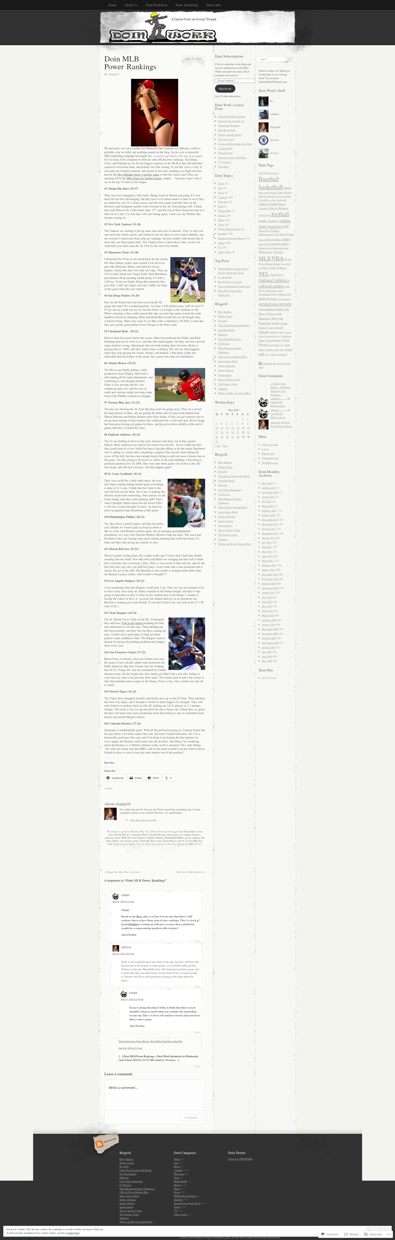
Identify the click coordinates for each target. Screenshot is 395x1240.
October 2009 (269, 638)
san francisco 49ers (270, 316)
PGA (261, 290)
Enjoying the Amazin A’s (231, 121)
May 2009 (267, 661)
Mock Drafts (224, 211)
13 (232, 428)
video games (224, 252)
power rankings (192, 837)
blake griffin (264, 192)
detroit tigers (173, 834)
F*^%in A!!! (224, 162)
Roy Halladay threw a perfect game (138, 174)
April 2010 (267, 611)
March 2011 (268, 560)
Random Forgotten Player (231, 238)
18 (222, 432)
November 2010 (270, 579)
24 (217, 437)
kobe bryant (286, 234)
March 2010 (268, 615)
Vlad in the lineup (132, 623)
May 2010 (267, 606)
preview (285, 304)
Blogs (221, 192)
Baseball (269, 179)
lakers (261, 239)
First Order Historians (229, 339)
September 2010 (270, 588)
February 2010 (269, 620)
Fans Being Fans (227, 130)
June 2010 (267, 602)
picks (262, 298)
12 (227, 428)
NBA (277, 258)
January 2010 (268, 624)
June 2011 (267, 547)
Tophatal (222, 388)
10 (217, 428)
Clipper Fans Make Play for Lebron (122, 871)
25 (222, 437)
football (280, 214)
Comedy (222, 197)
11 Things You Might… (278, 385)
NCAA (288, 259)
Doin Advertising (187, 5)
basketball (271, 187)
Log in (265, 449)
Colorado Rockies (157, 834)
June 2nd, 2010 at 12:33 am (130, 1048)
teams (159, 840)
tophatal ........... (279, 398)
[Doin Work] (197, 27)
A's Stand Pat (225, 277)
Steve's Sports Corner (229, 379)
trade (287, 345)
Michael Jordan (265, 248)
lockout (262, 244)
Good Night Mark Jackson (231, 116)
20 (232, 432)
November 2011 (270, 524)
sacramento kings (271, 309)
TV (220, 247)
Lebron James (273, 239)
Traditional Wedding (229, 125)
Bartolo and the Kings (229, 135)
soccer (271, 327)
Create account (270, 444)
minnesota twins (112, 837)
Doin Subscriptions (229, 56)
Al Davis (275, 173)
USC (282, 349)
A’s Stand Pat (225, 148)
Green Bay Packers (269, 230)
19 (227, 432)
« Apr (218, 445)
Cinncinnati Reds (139, 834)
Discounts (223, 202)
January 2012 (268, 515)
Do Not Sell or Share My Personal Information (255, 1237)
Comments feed (270, 458)
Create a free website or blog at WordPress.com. (205, 1237)
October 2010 (269, 583)
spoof (279, 327)
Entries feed (268, 453)
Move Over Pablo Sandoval (191, 871)
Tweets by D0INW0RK (240, 1159)
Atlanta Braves (191, 831)
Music (221, 220)
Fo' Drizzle (224, 343)
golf (285, 226)
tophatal (125, 894)
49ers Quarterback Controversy (234, 286)
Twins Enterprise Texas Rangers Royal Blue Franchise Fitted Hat (150, 1041)
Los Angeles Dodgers (190, 834)
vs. (267, 354)
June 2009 (267, 656)
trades (261, 349)
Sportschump (225, 375)
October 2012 (269, 488)
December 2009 (270, 629)
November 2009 (270, 633)
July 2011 (267, 542)
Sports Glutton (225, 370)
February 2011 (269, 565)
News (221, 224)
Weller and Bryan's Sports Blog (234, 393)
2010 (267, 173)
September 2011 (270, 533)
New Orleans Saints (270, 264)
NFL (264, 273)
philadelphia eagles (274, 290)
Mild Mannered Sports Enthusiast (137, 1189)
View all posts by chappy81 (143, 819)
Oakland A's (277, 274)
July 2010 (267, 597)
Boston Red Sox (122, 834)
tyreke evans (272, 349)
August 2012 (268, 497)
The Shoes (223, 166)
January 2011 (268, 570)
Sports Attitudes (226, 366)
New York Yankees (136, 837)
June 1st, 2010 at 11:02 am (132, 999)
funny (263, 220)
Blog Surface (225, 312)
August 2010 (268, 592)
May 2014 (267, 483)
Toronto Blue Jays (194, 840)
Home (112, 5)
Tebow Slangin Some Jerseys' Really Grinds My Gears (233, 270)
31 (217, 441)
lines (287, 239)
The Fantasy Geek (227, 384)
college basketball (278, 199)
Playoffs (271, 299)
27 (232, 437)
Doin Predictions (156, 5)
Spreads (264, 331)
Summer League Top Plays (232, 157)
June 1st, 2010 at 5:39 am (123, 901)
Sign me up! (225, 88)
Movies (222, 215)
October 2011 (269, 529)
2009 (261, 173)
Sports (132, 843)
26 (227, 437)
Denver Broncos (279, 208)
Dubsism (222, 334)
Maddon (133, 924)
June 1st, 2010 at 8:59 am (123, 953)
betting (287, 188)
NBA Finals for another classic (144, 178)
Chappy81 (126, 946)
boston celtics (277, 192)
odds (287, 286)
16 (248, 428)
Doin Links (213, 5)
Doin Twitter (237, 1152)
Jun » (225, 445)
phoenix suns (284, 294)
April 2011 (267, 556)
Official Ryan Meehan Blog (232, 357)
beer (220, 188)
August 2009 (268, 647)
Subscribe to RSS (105, 1144)
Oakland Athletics (155, 837)
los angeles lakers (277, 244)
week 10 (111, 843)
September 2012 (270, 492)
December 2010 (270, 574)
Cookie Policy (73, 1232)
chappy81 (114, 74)
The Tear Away (226, 139)
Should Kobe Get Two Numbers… (280, 391)
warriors (274, 354)
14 (238, 428)
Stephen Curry (277, 332)
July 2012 (267, 501)
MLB (123, 837)
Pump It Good (225, 153)
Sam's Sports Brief (228, 361)
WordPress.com (270, 463)
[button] (154, 112)
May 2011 (267, 551)
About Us (131, 5)
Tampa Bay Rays (148, 840)
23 (248, 432)
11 (222, 428)
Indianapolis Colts (269, 234)
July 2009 (267, 652)
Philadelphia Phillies (174, 837)
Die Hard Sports (226, 330)
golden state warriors (274, 223)
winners (282, 354)
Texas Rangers (170, 840)
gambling (273, 221)
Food (220, 206)
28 (238, 437)
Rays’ (139, 916)
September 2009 (270, 643)
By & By (223, 321)
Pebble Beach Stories (229, 229)
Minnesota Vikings (271, 252)
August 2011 (268, 538)
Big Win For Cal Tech (230, 282)
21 (238, 432)
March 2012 (268, 506)
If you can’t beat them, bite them (235, 144)
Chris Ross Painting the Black (234, 325)
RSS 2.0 (193, 843)
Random (222, 233)
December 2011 (270, 519)
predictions (268, 304)
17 (217, 432)
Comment (190, 1117)
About (221, 183)
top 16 (181, 840)
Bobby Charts (225, 316)
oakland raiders (271, 286)
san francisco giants (129, 840)
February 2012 (269, 510)
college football (268, 204)
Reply (197, 941)
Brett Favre (273, 196)
